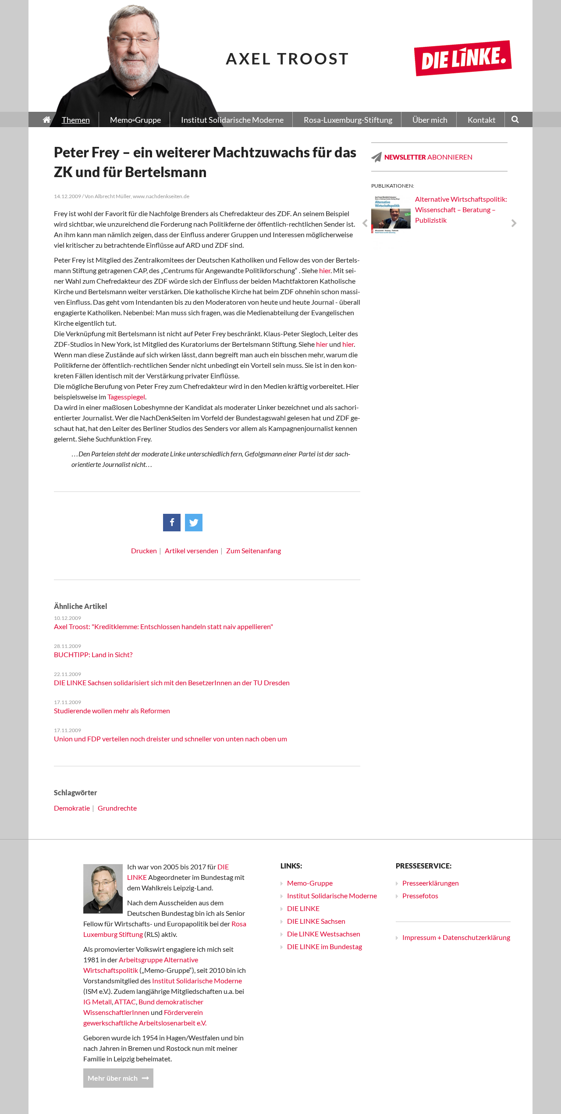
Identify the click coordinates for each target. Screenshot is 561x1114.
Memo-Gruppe (310, 883)
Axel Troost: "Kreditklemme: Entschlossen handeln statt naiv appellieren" (163, 626)
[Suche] (515, 120)
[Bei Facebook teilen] (172, 522)
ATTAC (125, 1001)
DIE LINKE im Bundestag (324, 946)
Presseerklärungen (430, 883)
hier (324, 270)
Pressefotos (420, 895)
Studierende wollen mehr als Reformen (112, 710)
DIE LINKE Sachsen (316, 921)
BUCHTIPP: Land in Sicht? (93, 654)
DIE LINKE (303, 908)
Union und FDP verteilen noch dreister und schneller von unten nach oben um (170, 738)
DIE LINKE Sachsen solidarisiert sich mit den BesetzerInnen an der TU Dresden (172, 682)
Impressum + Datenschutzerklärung (456, 937)
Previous (364, 223)
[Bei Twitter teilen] (193, 522)
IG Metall (97, 1001)
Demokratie (72, 808)
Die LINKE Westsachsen (323, 933)
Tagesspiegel (126, 396)
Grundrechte (117, 808)
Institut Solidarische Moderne (197, 980)
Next (514, 223)
